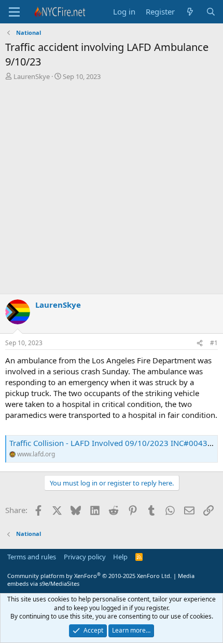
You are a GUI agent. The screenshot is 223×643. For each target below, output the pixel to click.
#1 (214, 342)
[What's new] (190, 11)
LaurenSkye (31, 76)
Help (120, 556)
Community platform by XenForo (89, 576)
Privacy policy (85, 556)
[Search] (211, 11)
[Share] (199, 343)
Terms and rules (31, 556)
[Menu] (14, 12)
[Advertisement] (111, 189)
